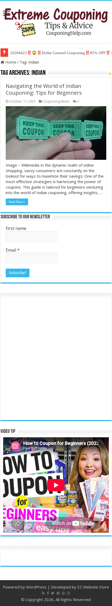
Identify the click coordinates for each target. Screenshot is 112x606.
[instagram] (68, 593)
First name (16, 228)
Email (13, 250)
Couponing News (56, 101)
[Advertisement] (56, 358)
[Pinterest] (58, 593)
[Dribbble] (63, 593)
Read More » (17, 202)
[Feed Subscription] (110, 73)
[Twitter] (53, 593)
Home (10, 62)
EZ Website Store (93, 587)
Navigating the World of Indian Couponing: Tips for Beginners (44, 89)
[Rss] (43, 593)
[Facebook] (47, 593)
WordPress (36, 587)
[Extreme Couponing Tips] (56, 21)
